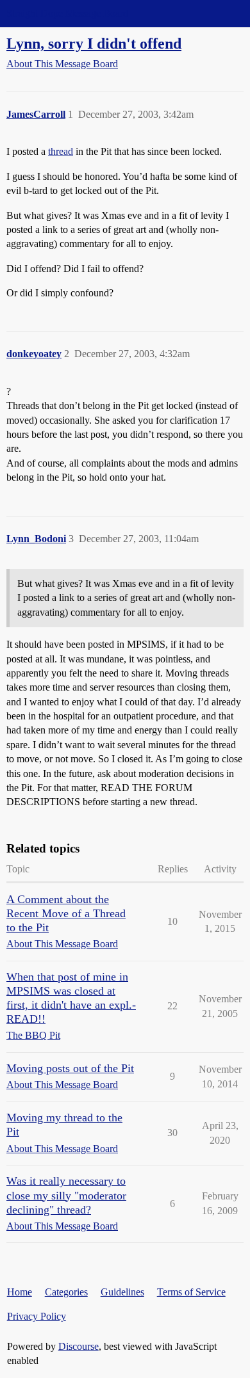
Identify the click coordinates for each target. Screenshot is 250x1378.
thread (60, 151)
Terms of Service (191, 1291)
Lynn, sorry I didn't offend (93, 43)
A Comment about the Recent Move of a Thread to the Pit (66, 913)
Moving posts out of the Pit (70, 1068)
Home (19, 1291)
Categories (66, 1291)
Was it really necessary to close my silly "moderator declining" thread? (66, 1194)
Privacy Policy (36, 1316)
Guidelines (122, 1291)
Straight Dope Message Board (67, 13)
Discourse (78, 1346)
